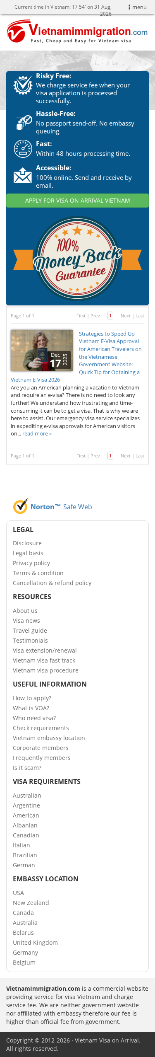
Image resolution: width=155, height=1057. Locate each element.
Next (126, 315)
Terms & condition (38, 573)
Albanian (25, 825)
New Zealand (31, 903)
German (24, 865)
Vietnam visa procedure (46, 670)
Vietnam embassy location (49, 738)
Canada (23, 913)
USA (18, 893)
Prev (95, 315)
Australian (27, 795)
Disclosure (27, 543)
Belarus (23, 932)
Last (140, 315)
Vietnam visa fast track (44, 660)
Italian (21, 845)
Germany (25, 952)
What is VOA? (31, 708)
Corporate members (41, 748)
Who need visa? (34, 718)
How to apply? (32, 698)
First (81, 315)
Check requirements (41, 728)
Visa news (26, 620)
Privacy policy (31, 563)
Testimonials (30, 640)
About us (25, 610)
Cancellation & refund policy (52, 583)
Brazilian (25, 855)
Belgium (24, 962)
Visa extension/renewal (45, 650)
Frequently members (42, 758)
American (26, 815)
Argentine (26, 805)
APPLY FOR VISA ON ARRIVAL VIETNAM (77, 200)
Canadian (26, 835)
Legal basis (28, 553)
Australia (25, 922)
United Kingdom (35, 942)
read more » (37, 433)
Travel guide (30, 630)
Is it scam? (27, 768)
